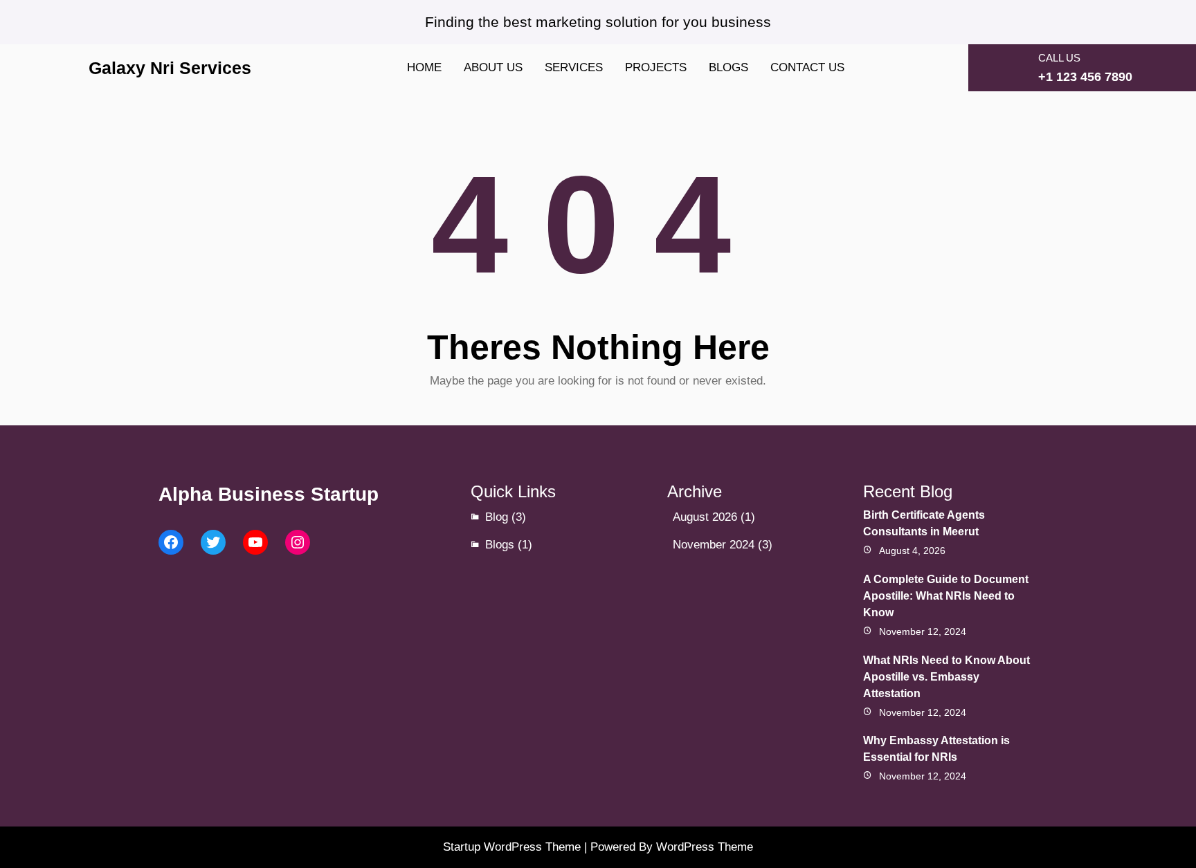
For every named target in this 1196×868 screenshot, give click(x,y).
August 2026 (705, 517)
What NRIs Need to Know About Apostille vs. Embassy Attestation (946, 676)
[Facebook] (170, 542)
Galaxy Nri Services (170, 67)
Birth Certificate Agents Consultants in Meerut (924, 523)
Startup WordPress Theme (512, 846)
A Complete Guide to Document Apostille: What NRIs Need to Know (946, 595)
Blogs (499, 544)
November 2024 (713, 544)
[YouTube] (255, 542)
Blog (496, 517)
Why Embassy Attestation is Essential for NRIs (936, 749)
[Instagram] (297, 542)
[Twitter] (213, 542)
